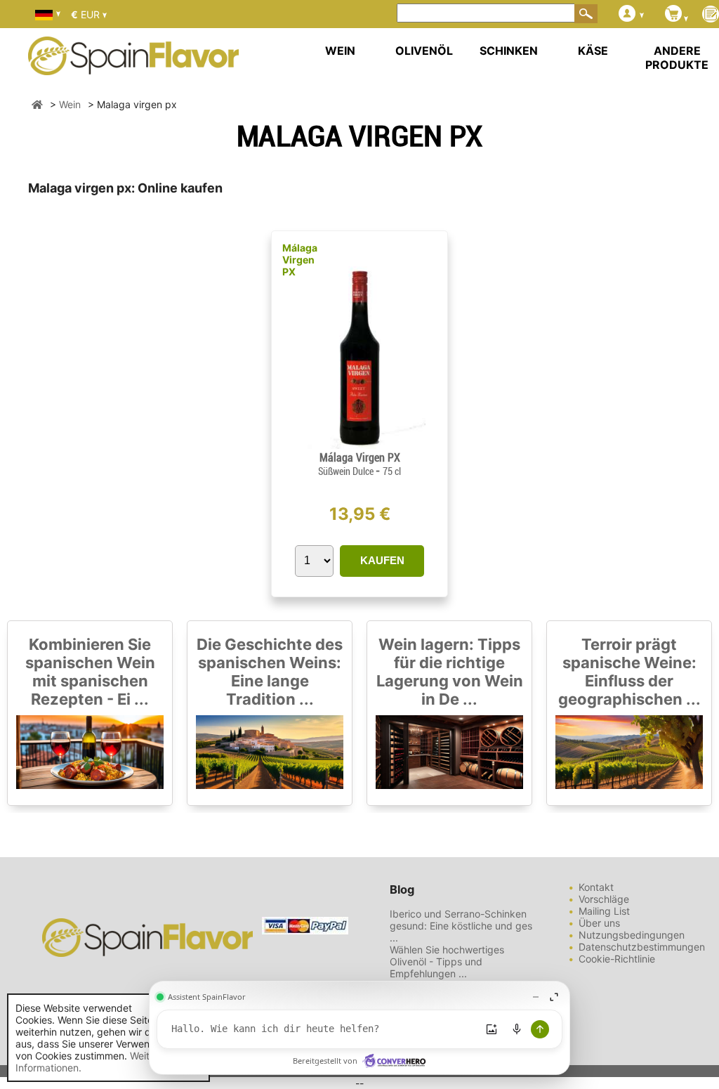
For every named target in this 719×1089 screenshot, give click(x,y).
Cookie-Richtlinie (617, 959)
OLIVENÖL (424, 51)
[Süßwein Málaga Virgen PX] (359, 445)
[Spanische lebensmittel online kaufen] (133, 66)
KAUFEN (382, 560)
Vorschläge (604, 899)
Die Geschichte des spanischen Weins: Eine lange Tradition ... (270, 671)
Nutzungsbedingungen (632, 935)
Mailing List (604, 911)
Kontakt (596, 887)
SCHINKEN (509, 51)
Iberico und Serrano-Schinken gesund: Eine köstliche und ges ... (461, 926)
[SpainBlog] (710, 15)
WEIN (340, 51)
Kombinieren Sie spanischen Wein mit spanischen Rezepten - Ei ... (90, 671)
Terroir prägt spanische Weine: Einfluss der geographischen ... (629, 671)
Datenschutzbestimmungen (642, 947)
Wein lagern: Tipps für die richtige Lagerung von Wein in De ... (449, 671)
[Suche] (586, 13)
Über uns (599, 923)
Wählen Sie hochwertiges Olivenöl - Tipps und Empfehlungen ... (447, 961)
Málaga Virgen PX (299, 260)
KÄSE (593, 51)
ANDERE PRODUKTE (676, 58)
